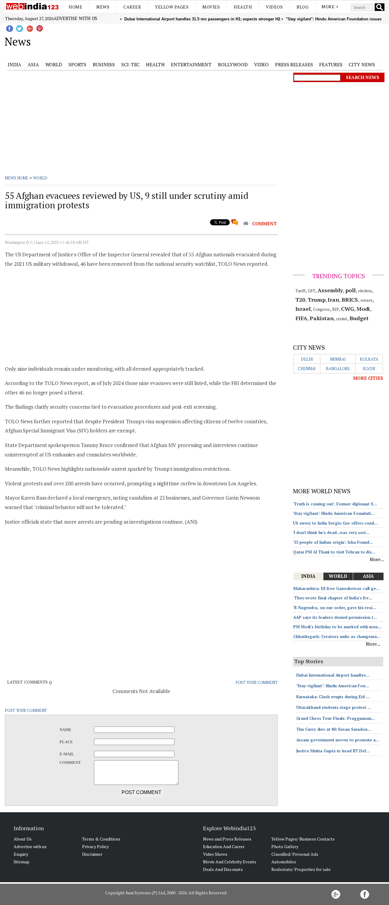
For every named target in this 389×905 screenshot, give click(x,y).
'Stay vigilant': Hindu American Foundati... (333, 513)
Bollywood (233, 64)
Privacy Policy (95, 846)
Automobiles (283, 862)
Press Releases (294, 64)
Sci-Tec (130, 64)
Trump (316, 299)
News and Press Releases (227, 839)
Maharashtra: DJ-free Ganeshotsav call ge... (336, 588)
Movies (211, 7)
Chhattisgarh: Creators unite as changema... (336, 636)
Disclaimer (92, 854)
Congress (321, 309)
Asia (33, 64)
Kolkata (369, 359)
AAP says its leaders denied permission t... (335, 617)
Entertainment (191, 64)
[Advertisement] (225, 40)
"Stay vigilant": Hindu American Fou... (332, 685)
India (15, 64)
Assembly (330, 290)
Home (75, 7)
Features (330, 64)
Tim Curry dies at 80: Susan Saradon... (333, 729)
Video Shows (215, 854)
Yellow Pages (171, 7)
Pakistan (322, 318)
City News (362, 64)
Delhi (307, 359)
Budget (358, 318)
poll (350, 290)
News (102, 7)
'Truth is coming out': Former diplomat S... (335, 504)
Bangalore (338, 368)
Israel (303, 308)
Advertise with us (75, 18)
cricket (341, 318)
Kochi (369, 368)
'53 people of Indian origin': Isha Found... (333, 542)
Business (104, 64)
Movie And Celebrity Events (229, 862)
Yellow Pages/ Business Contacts (303, 839)
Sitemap (21, 862)
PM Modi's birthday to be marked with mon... (337, 626)
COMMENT (264, 223)
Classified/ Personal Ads (294, 854)
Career (132, 7)
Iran (333, 299)
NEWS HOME (16, 178)
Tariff (300, 290)
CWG (347, 308)
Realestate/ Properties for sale (301, 869)
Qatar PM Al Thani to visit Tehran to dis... (334, 552)
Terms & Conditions (101, 839)
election (365, 290)
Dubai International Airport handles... (333, 675)
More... (377, 559)
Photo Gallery (284, 846)
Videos (274, 7)
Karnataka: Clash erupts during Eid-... (333, 696)
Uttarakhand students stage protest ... (333, 707)
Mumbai (338, 359)
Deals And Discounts (223, 869)
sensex (366, 300)
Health (243, 7)
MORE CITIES (368, 378)
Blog (302, 7)
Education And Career (224, 846)
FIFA (301, 318)
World (53, 64)
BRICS (350, 299)
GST (311, 290)
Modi (363, 308)
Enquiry (21, 854)
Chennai (307, 368)
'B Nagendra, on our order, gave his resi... (334, 607)
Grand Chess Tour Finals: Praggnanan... (335, 718)
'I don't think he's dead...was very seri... (331, 532)
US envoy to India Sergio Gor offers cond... (335, 523)
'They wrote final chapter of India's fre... (332, 598)
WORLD (40, 178)
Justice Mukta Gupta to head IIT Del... (333, 751)
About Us (23, 839)
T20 (300, 299)
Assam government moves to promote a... (337, 740)
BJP (335, 309)
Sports (77, 64)
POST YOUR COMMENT (257, 682)
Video (261, 64)
